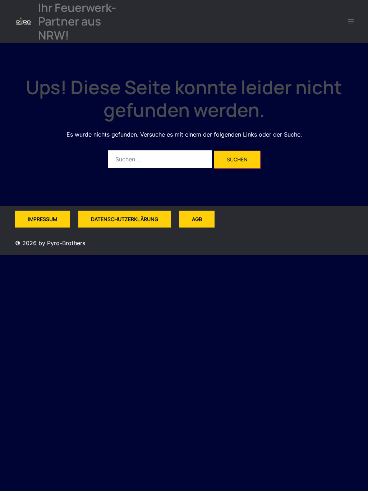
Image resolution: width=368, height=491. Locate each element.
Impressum (42, 219)
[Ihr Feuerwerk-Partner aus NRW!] (23, 21)
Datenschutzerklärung (124, 219)
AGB (197, 219)
